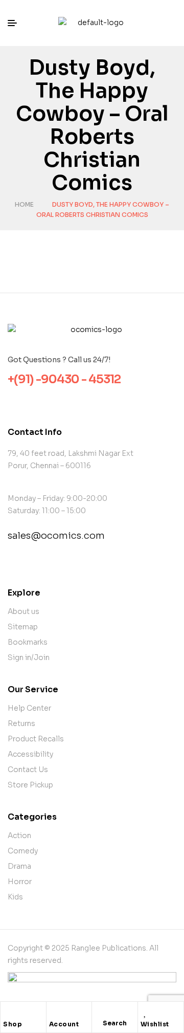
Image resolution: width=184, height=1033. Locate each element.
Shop (12, 1024)
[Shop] (8, 1012)
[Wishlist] (146, 1012)
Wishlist (155, 1024)
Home (24, 204)
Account (64, 1024)
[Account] (54, 1012)
